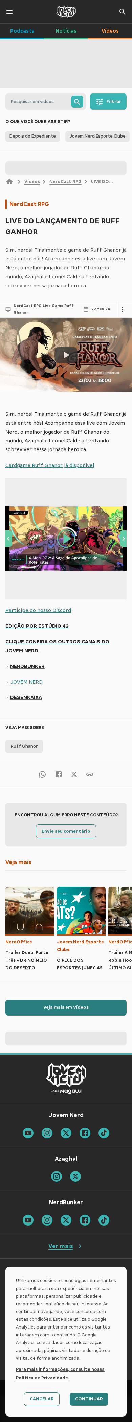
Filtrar (113, 101)
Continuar (89, 1399)
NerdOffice (18, 942)
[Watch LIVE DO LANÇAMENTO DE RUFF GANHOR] (66, 355)
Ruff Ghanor (24, 746)
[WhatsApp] (42, 774)
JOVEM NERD (26, 682)
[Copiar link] (90, 774)
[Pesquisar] (77, 102)
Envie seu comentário (66, 831)
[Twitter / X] (74, 774)
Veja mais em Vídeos (66, 1007)
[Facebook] (58, 774)
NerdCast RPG (65, 181)
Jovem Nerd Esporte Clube (80, 946)
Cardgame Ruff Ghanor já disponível (49, 465)
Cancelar (42, 1399)
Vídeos (32, 181)
